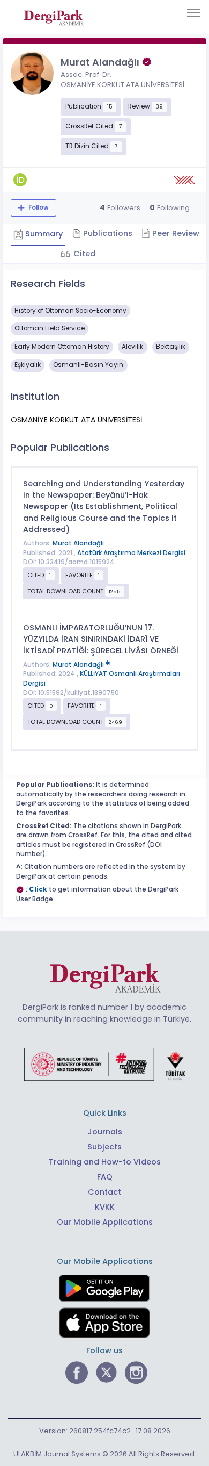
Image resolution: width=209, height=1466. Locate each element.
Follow (38, 207)
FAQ (105, 1177)
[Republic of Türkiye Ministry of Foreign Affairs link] (104, 1063)
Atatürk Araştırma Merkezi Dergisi (131, 553)
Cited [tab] (83, 253)
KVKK (105, 1207)
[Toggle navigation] (193, 12)
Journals (104, 1131)
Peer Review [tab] (174, 233)
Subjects (104, 1146)
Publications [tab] (106, 233)
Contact (104, 1192)
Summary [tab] (43, 233)
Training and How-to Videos (105, 1161)
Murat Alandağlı (78, 543)
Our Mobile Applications (105, 1222)
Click (38, 889)
